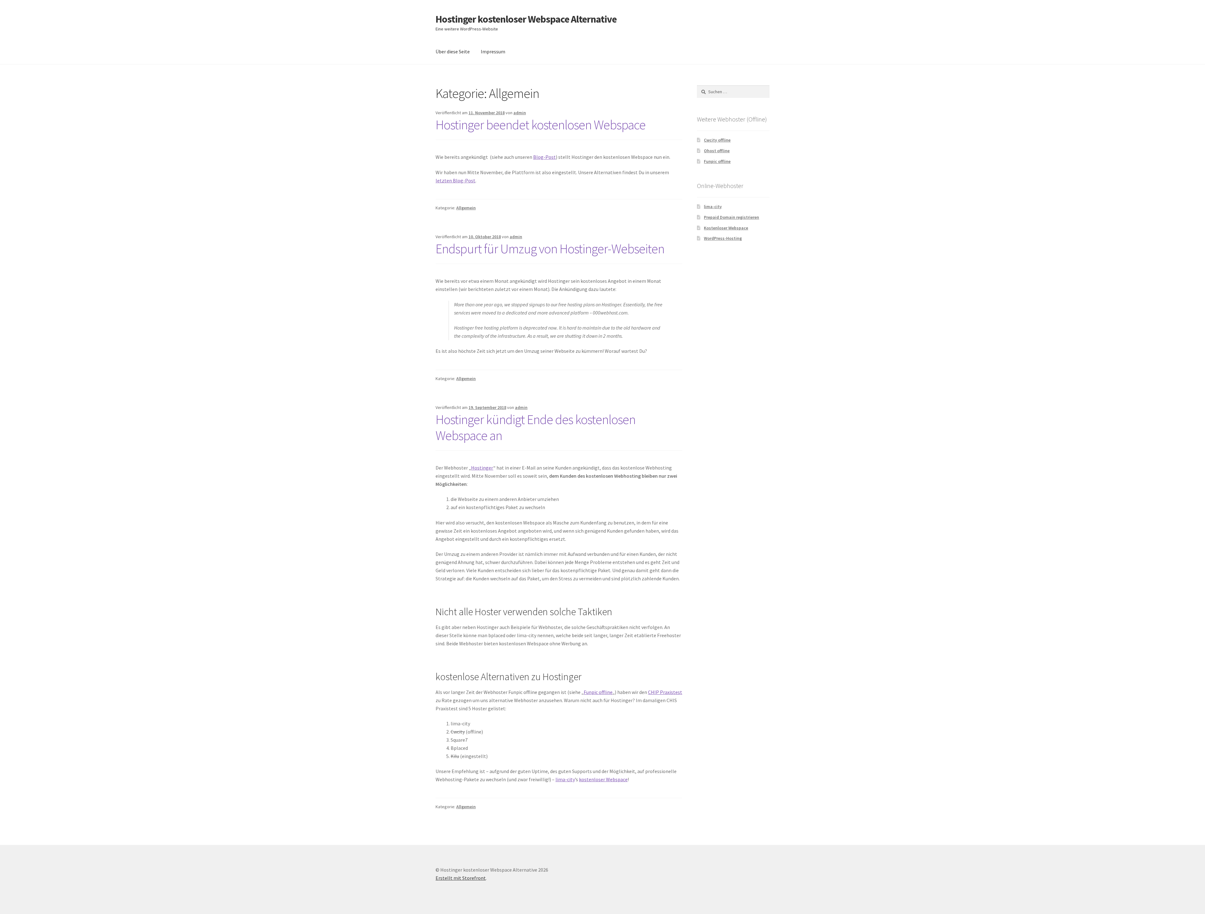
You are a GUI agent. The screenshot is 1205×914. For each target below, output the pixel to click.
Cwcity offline (717, 140)
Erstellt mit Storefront (461, 878)
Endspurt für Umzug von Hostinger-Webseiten (550, 248)
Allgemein (466, 208)
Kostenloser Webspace (726, 228)
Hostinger (482, 468)
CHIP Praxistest (665, 692)
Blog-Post (544, 157)
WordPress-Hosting (723, 238)
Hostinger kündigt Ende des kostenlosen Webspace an (535, 427)
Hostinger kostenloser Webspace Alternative (526, 19)
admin (519, 113)
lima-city (565, 779)
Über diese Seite (453, 51)
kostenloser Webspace (603, 779)
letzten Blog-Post (455, 180)
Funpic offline (598, 692)
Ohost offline (717, 150)
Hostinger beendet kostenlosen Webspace (540, 124)
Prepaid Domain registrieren (731, 217)
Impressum (493, 51)
